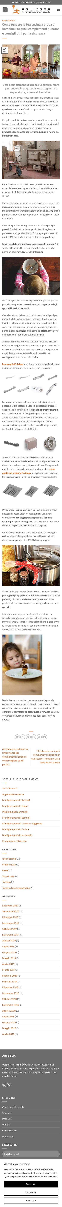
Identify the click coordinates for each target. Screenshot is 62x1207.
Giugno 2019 (9, 952)
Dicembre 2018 (10, 987)
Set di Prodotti (9, 788)
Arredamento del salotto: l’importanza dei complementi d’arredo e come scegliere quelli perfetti (15, 756)
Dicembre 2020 (10, 905)
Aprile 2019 (8, 963)
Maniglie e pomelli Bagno (15, 805)
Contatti (6, 1112)
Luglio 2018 (8, 1016)
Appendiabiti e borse (13, 794)
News (5, 870)
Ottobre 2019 (9, 928)
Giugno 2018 (9, 1022)
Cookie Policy (9, 1130)
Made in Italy (9, 864)
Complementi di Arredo (14, 840)
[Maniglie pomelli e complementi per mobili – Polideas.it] (31, 10)
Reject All (31, 1200)
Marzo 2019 (8, 969)
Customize (31, 1192)
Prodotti (6, 1118)
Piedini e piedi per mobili (15, 811)
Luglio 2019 (8, 946)
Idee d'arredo (8, 20)
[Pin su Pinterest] (39, 736)
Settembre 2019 (10, 934)
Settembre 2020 (10, 911)
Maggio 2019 (9, 958)
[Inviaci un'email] (4, 1085)
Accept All (31, 1184)
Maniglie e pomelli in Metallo (17, 835)
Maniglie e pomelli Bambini (16, 817)
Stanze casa (8, 876)
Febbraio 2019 (9, 975)
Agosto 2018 (9, 1010)
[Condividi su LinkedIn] (44, 736)
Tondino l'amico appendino (16, 887)
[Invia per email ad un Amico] (33, 736)
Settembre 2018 (10, 1004)
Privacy (6, 1124)
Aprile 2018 (8, 1034)
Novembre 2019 (10, 923)
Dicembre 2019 (10, 917)
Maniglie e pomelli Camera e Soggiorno (22, 823)
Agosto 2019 (9, 940)
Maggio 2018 (9, 1028)
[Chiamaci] (9, 1085)
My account (8, 1136)
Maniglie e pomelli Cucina (15, 829)
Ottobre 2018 (9, 998)
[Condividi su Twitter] (28, 736)
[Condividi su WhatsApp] (17, 736)
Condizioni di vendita (13, 1107)
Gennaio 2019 (9, 981)
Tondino (6, 881)
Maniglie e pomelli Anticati (16, 800)
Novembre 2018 (10, 993)
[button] (5, 9)
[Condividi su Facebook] (22, 736)
